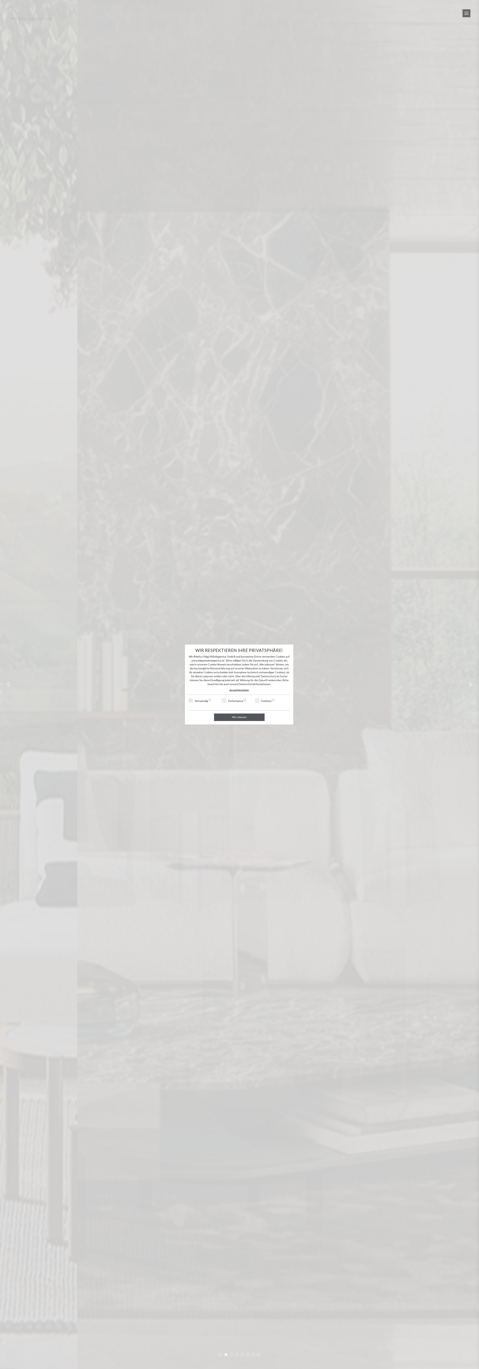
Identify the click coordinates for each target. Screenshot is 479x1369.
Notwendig (201, 700)
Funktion (266, 700)
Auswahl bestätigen (239, 690)
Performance (235, 700)
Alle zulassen (239, 717)
